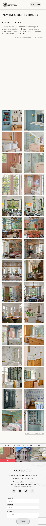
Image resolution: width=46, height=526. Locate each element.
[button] (35, 4)
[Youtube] (20, 491)
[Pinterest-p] (32, 491)
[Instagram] (14, 491)
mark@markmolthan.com (25, 475)
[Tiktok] (26, 491)
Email (10, 505)
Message (12, 511)
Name (10, 498)
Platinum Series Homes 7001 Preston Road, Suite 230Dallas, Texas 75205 (23, 484)
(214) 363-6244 (26, 478)
